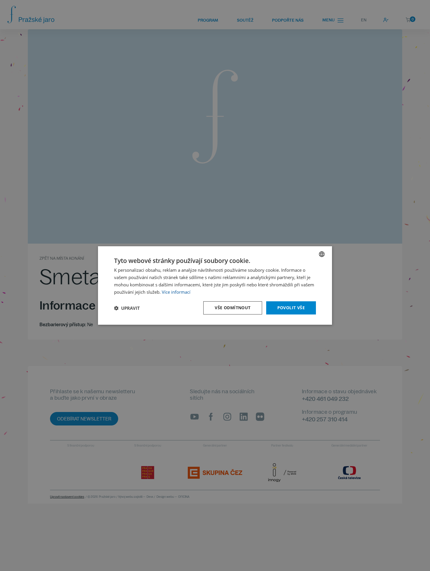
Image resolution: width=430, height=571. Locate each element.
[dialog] (215, 285)
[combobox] (322, 254)
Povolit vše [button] (291, 307)
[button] (127, 308)
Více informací (176, 292)
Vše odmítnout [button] (232, 307)
